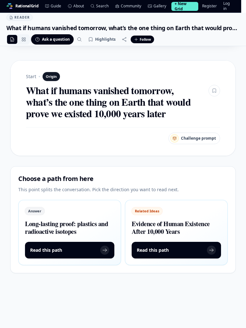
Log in (226, 6)
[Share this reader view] (124, 39)
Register (209, 6)
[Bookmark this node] (214, 90)
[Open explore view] (24, 39)
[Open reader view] (12, 39)
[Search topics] (79, 39)
